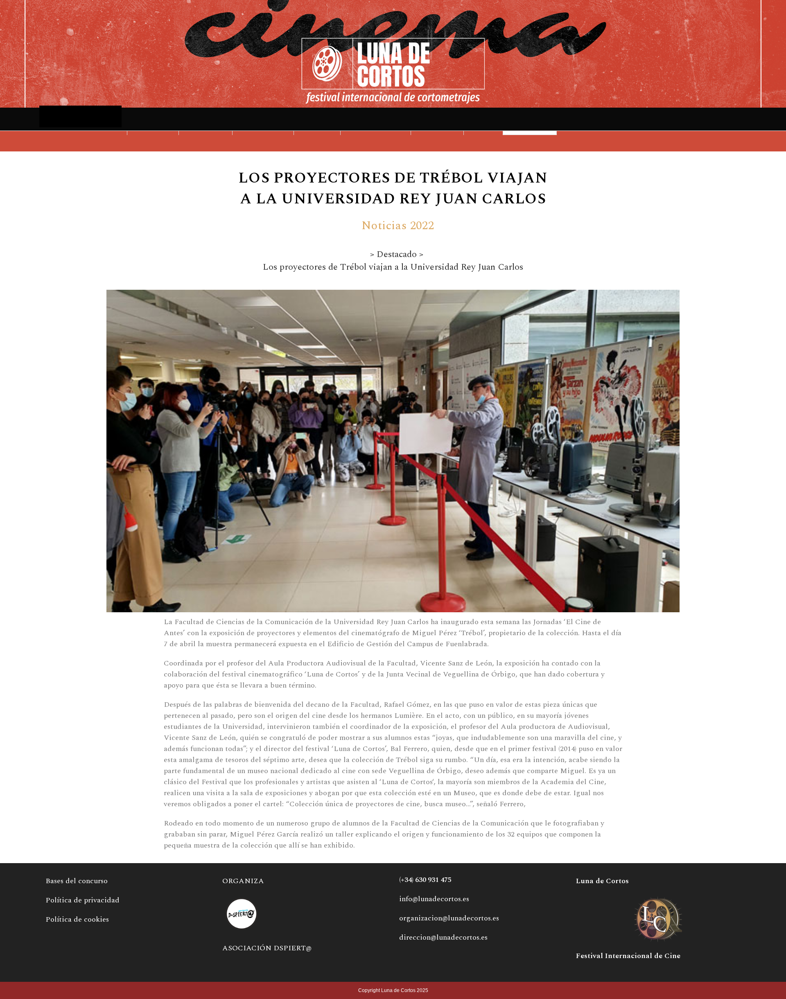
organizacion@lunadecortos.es (449, 918)
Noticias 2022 (397, 226)
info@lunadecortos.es (434, 898)
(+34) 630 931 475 (425, 880)
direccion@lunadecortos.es (443, 937)
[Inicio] (364, 255)
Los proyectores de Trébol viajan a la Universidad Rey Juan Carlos (393, 267)
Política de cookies (77, 919)
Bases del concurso (76, 880)
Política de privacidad (82, 900)
